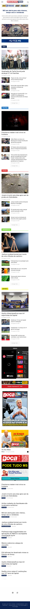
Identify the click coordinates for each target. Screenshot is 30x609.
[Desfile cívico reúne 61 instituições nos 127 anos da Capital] (15, 30)
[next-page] (5, 579)
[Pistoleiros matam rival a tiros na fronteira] (15, 121)
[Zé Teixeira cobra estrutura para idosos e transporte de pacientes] (6, 149)
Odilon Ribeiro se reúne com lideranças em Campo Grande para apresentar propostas (19, 141)
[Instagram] (13, 593)
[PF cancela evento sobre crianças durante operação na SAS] (6, 212)
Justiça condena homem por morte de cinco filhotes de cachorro (14, 255)
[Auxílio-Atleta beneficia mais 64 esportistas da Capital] (15, 301)
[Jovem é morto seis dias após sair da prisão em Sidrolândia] (15, 183)
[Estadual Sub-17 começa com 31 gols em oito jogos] (6, 330)
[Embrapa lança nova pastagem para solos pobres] (6, 263)
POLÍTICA (4, 488)
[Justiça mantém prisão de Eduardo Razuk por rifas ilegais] (6, 204)
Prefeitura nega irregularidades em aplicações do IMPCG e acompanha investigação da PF (14, 533)
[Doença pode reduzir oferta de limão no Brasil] (6, 278)
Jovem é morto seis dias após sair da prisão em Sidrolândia (15, 196)
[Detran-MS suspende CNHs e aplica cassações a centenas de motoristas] (6, 88)
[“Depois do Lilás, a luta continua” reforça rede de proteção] (6, 80)
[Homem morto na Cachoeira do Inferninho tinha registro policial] (6, 219)
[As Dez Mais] (15, 439)
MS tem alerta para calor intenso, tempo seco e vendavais (15, 11)
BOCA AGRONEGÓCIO (6, 526)
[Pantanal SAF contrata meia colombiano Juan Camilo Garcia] (6, 337)
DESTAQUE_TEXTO (5, 516)
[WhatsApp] (17, 593)
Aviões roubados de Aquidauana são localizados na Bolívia (14, 504)
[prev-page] (2, 579)
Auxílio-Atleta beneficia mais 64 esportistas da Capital (13, 314)
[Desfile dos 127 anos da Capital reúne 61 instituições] (6, 322)
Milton (3, 451)
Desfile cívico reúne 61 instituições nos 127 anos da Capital (15, 34)
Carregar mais (14, 103)
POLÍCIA (3, 497)
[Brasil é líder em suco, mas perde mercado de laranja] (6, 271)
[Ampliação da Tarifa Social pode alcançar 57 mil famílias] (15, 59)
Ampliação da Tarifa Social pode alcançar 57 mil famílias (13, 72)
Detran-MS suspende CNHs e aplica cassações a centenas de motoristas (19, 87)
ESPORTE (3, 566)
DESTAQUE (4, 507)
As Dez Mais (6, 450)
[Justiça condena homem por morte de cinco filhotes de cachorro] (15, 242)
